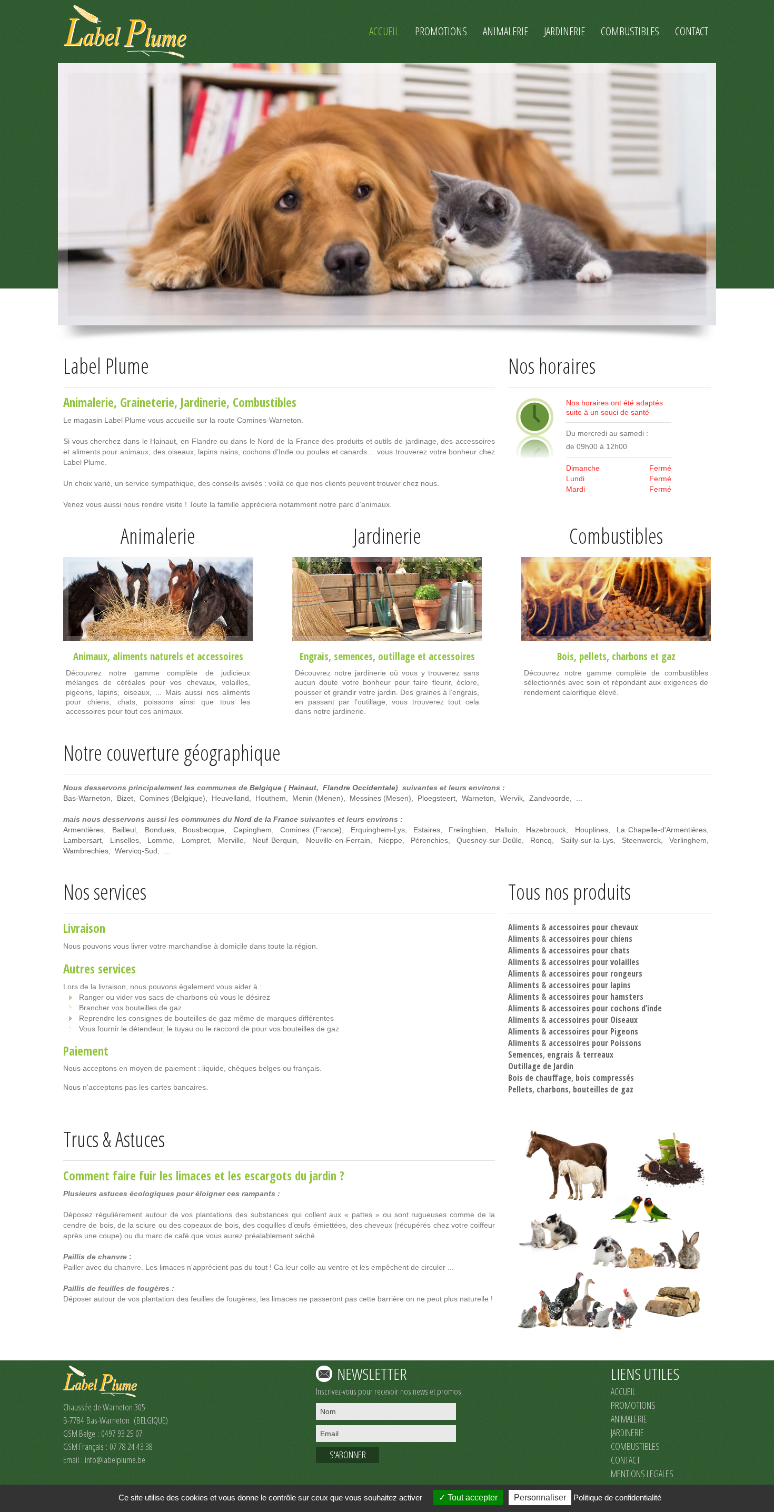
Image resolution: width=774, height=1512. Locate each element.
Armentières (83, 829)
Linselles (124, 840)
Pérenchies (429, 840)
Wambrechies (85, 851)
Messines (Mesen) (380, 798)
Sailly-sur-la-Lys (587, 840)
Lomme (160, 840)
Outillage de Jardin (540, 1066)
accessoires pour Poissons (595, 1043)
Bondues (159, 829)
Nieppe (390, 840)
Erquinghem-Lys (378, 829)
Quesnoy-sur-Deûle (489, 840)
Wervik (511, 798)
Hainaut (302, 787)
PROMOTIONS (633, 1405)
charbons (630, 656)
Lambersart (82, 840)
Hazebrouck (546, 829)
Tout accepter (471, 1497)
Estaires (426, 829)
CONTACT (625, 1460)
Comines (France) (311, 829)
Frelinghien (467, 829)
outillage (396, 656)
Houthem (270, 798)
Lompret (196, 840)
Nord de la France (266, 819)
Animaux (90, 656)
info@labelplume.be (115, 1460)
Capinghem (252, 829)
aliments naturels (148, 656)
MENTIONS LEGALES (642, 1473)
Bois (565, 656)
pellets (593, 656)
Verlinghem (688, 840)
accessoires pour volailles (594, 962)
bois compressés (604, 1077)
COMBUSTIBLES (635, 1446)
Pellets (520, 1089)
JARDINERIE (627, 1432)
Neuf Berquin (274, 840)
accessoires (220, 656)
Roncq (541, 840)
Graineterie (147, 402)
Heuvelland (230, 798)
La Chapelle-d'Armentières (662, 829)
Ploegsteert (436, 798)
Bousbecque (203, 829)
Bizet (125, 798)
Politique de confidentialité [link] (617, 1497)
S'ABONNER (348, 1454)
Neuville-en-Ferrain (338, 840)
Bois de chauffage (539, 1077)
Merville (231, 840)
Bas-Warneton (87, 798)
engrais (560, 1054)
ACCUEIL (623, 1391)
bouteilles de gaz (603, 1089)
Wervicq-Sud (136, 851)
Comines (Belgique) (172, 798)
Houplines (591, 829)
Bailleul (124, 829)
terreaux (598, 1054)
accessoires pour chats (589, 950)
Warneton (478, 798)
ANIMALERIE (629, 1418)
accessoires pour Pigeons (593, 1031)
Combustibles (264, 402)
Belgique (266, 787)
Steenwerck (641, 840)
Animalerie (88, 402)
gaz (668, 656)
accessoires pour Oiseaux (593, 1020)
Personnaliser (540, 1497)
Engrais (314, 656)
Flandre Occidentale (359, 787)
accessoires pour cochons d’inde (605, 1008)
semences (353, 656)
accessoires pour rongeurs (595, 973)
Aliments (523, 927)
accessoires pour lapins (590, 985)
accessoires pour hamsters (596, 996)
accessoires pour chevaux (593, 927)
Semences (525, 1054)
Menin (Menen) (317, 798)
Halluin (506, 829)
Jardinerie (203, 402)
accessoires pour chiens (590, 938)
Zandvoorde (549, 798)
